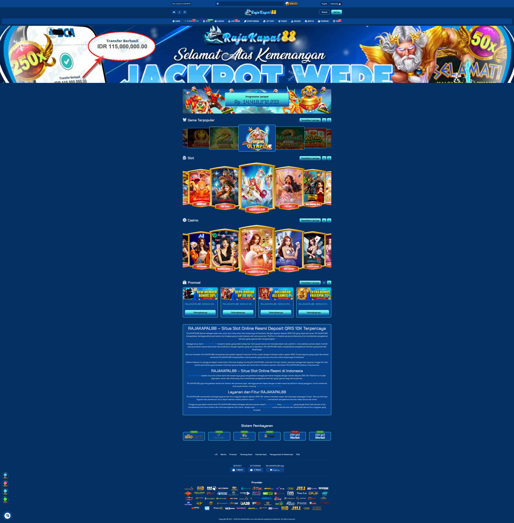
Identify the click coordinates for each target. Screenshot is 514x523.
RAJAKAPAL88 (210, 344)
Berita (223, 454)
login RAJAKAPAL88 (263, 407)
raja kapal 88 (287, 404)
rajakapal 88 (271, 404)
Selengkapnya (200, 312)
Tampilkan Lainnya (310, 120)
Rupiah (324, 4)
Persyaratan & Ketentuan (281, 454)
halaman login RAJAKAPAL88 (268, 386)
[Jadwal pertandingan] (291, 4)
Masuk (324, 12)
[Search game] (185, 12)
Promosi (233, 454)
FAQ (298, 454)
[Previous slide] (324, 120)
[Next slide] (329, 120)
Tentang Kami (246, 454)
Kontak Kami (261, 454)
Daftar (337, 12)
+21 (216, 454)
